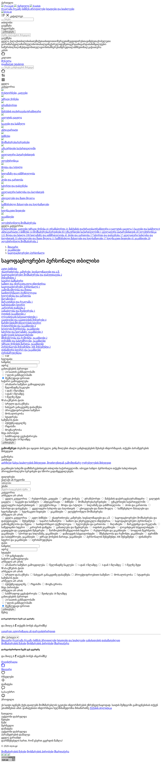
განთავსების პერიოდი (14, 596)
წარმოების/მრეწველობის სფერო (21, 322)
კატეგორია (8, 492)
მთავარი (6, 640)
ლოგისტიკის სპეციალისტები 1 (19, 316)
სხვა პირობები (10, 587)
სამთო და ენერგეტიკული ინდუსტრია (23, 283)
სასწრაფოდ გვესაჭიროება (21, 436)
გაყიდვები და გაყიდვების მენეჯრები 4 (23, 319)
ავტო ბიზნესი (9, 268)
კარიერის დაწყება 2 (13, 307)
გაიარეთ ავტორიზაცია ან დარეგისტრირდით (28, 631)
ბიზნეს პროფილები (33, 9)
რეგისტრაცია (9, 662)
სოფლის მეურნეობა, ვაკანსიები (20, 328)
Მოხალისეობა (14, 413)
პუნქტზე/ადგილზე (15, 423)
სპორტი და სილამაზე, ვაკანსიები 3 (22, 332)
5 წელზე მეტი (13, 397)
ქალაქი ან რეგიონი (13, 480)
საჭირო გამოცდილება (14, 558)
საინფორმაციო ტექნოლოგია (19, 292)
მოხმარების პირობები (40, 643)
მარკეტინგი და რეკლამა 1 (17, 301)
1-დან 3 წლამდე (14, 390)
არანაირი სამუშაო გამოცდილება (25, 384)
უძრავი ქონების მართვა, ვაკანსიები (22, 344)
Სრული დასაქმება (17, 403)
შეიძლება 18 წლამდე (17, 439)
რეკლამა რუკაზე (11, 9)
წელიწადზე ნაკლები (17, 387)
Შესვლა (6, 61)
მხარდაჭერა (61, 643)
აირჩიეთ (6, 462)
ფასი (4, 543)
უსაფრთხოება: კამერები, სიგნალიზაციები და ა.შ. (30, 271)
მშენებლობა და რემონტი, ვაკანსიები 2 (24, 338)
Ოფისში (10, 426)
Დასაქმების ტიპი (12, 568)
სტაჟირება (11, 417)
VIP (7, 356)
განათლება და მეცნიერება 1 (18, 310)
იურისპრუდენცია (11, 353)
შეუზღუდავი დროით (17, 378)
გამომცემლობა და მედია (16, 289)
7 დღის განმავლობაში (18, 375)
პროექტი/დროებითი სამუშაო (22, 410)
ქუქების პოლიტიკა (101, 708)
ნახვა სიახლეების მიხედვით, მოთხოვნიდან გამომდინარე (46, 462)
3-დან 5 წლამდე (14, 393)
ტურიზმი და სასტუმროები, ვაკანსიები (23, 341)
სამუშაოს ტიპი (9, 578)
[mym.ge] (6, 11)
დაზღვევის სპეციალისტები (17, 335)
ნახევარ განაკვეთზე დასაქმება (23, 407)
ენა (3, 637)
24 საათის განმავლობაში (20, 372)
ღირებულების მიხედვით (96, 462)
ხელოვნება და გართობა (16, 295)
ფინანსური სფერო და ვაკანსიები (21, 350)
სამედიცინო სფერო (13, 304)
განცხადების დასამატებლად (103, 640)
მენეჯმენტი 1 (8, 277)
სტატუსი (6, 552)
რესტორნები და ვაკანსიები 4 (18, 325)
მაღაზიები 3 (8, 298)
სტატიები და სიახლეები (60, 9)
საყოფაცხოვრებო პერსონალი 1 (20, 286)
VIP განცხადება (14, 555)
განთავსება (8, 32)
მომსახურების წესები (13, 643)
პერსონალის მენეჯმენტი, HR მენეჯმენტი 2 (26, 347)
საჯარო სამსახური (12, 280)
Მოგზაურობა (13, 430)
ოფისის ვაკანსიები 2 (13, 313)
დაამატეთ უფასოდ (12, 64)
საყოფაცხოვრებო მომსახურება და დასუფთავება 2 (31, 274)
